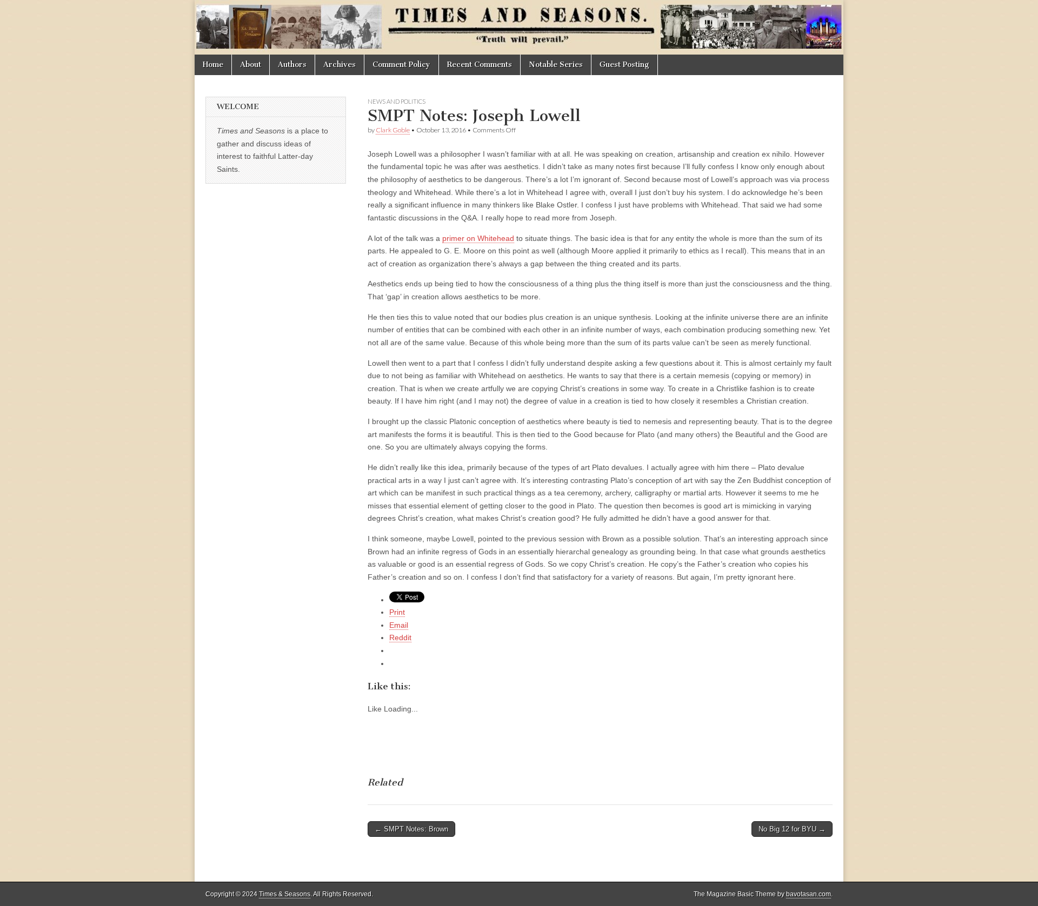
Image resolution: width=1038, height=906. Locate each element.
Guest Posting (624, 64)
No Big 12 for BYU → (792, 829)
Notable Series (556, 64)
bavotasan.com (808, 894)
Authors (292, 64)
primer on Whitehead (478, 238)
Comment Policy (401, 64)
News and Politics (396, 101)
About (250, 64)
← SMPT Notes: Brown (411, 829)
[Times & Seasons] (519, 27)
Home (213, 64)
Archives (339, 64)
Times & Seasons (284, 894)
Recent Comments (479, 64)
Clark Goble (393, 130)
